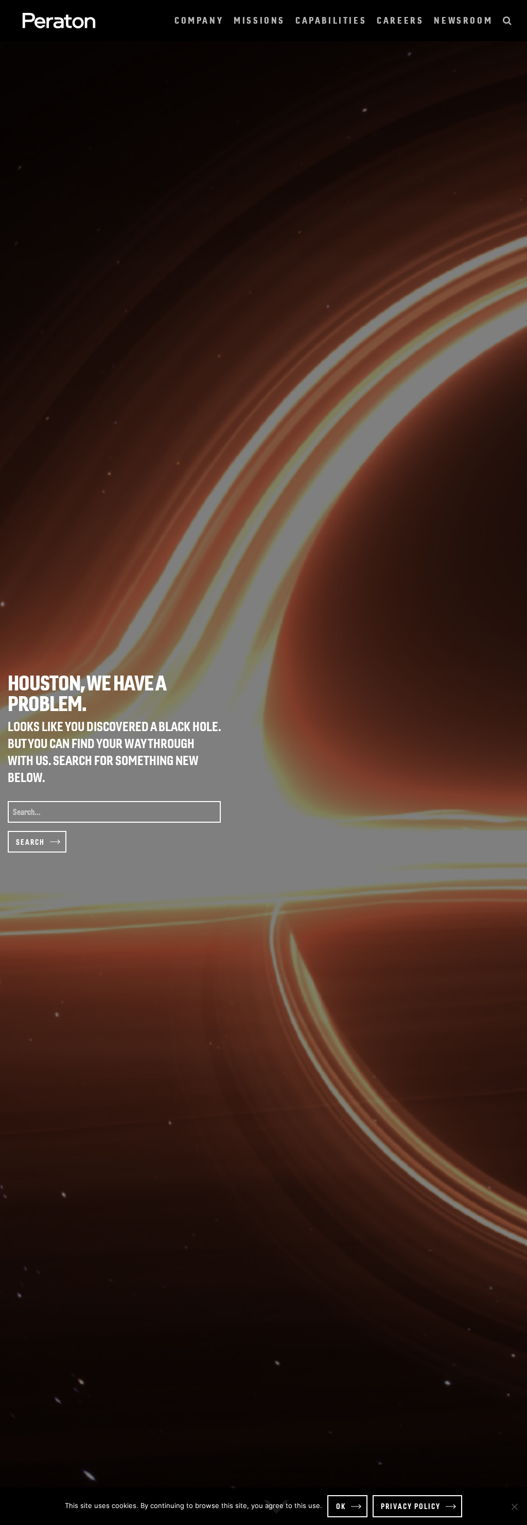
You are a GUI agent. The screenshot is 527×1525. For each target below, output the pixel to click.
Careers (400, 20)
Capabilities (330, 20)
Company (198, 20)
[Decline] (514, 1506)
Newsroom (463, 20)
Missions (259, 20)
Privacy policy (411, 1506)
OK (341, 1506)
